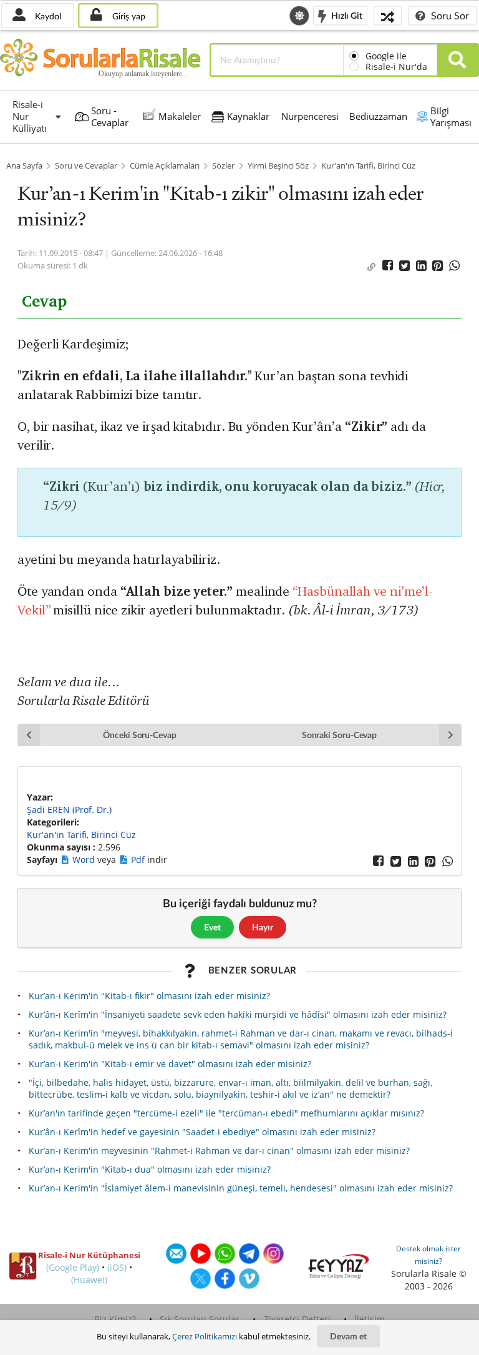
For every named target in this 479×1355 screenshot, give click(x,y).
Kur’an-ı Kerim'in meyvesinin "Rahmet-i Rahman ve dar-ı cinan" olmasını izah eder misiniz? (219, 1150)
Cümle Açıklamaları (165, 165)
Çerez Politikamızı (204, 1336)
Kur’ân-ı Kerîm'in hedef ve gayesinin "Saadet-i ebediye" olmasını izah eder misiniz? (202, 1132)
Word (84, 859)
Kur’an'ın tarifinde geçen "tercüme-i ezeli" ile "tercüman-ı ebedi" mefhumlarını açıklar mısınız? (226, 1113)
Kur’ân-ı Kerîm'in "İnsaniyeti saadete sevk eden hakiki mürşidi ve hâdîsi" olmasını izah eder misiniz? (238, 1014)
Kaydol (46, 16)
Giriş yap (127, 16)
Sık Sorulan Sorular (200, 1319)
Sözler (223, 165)
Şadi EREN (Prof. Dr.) (69, 809)
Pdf (139, 859)
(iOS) (117, 1267)
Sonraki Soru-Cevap (339, 734)
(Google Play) (72, 1267)
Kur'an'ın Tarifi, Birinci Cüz (368, 165)
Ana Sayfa (24, 165)
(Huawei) (89, 1280)
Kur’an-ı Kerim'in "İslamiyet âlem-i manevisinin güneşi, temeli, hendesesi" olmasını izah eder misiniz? (241, 1188)
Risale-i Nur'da (396, 66)
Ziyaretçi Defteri (297, 1319)
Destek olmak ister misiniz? (428, 1254)
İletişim (369, 1319)
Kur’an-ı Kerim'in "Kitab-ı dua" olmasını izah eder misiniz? (150, 1169)
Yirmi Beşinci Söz (278, 165)
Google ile (386, 56)
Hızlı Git (345, 14)
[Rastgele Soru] (388, 15)
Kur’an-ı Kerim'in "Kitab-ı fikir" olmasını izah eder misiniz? (149, 996)
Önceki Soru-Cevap (140, 734)
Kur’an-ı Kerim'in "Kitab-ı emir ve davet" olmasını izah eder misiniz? (170, 1064)
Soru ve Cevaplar (86, 165)
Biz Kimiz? (115, 1319)
